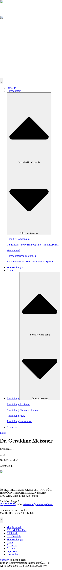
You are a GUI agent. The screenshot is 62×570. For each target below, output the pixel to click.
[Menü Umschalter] (1, 81)
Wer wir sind (13, 250)
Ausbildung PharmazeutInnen (22, 410)
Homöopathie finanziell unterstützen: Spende (30, 261)
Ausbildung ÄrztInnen (18, 404)
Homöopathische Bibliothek (21, 255)
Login (3, 432)
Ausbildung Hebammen (19, 421)
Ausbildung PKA (16, 415)
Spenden (4, 559)
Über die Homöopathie (19, 239)
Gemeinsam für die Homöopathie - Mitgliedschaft (32, 244)
